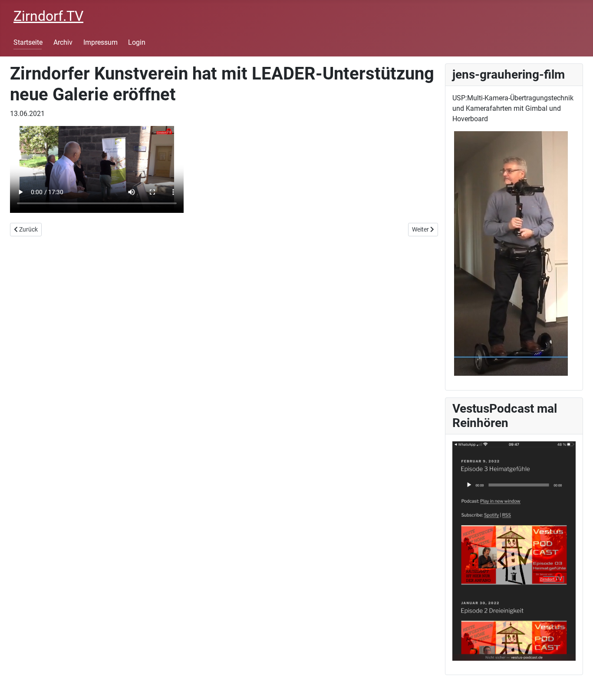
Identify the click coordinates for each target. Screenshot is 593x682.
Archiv (62, 42)
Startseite (28, 42)
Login (136, 42)
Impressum (100, 42)
